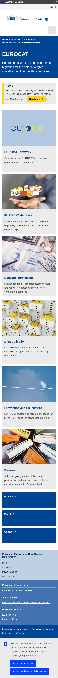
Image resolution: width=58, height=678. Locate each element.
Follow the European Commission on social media (26, 602)
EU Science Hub (29, 39)
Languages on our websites (15, 629)
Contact (6, 563)
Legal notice (8, 633)
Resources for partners (42, 629)
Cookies (6, 567)
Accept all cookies (22, 663)
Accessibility (8, 576)
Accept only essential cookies (29, 671)
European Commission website (17, 590)
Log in (53, 7)
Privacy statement (10, 572)
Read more (34, 99)
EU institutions (9, 615)
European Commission (11, 39)
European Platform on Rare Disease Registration (21, 42)
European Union (10, 619)
